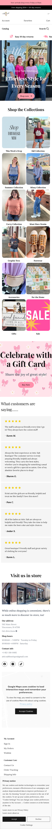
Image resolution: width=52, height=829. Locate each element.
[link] (26, 824)
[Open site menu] (48, 13)
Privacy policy (26, 704)
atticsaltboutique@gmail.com (15, 656)
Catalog (5, 28)
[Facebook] (4, 664)
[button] (26, 385)
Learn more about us (11, 813)
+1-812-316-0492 (9, 652)
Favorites (28, 20)
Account (5, 20)
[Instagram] (12, 664)
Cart (48, 20)
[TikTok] (21, 664)
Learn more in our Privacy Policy (15, 810)
